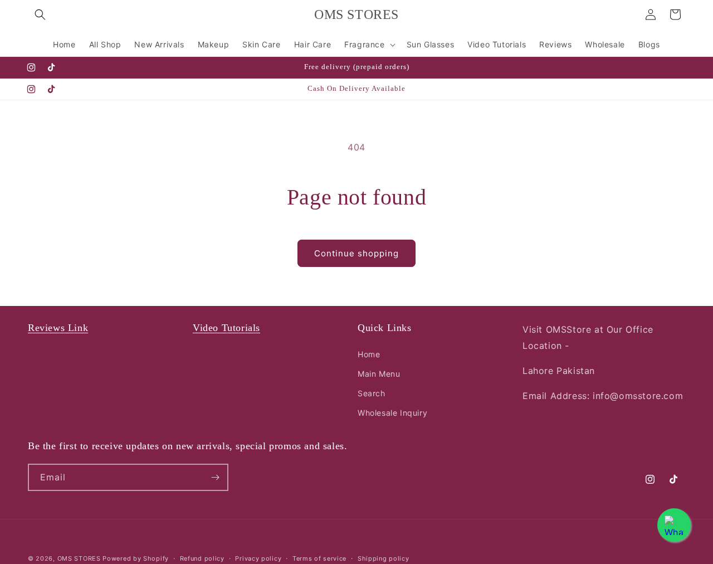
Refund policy (202, 558)
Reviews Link (58, 327)
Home (369, 354)
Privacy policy (258, 558)
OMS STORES (79, 558)
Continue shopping (356, 253)
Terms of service (319, 558)
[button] (40, 14)
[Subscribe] (215, 477)
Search (371, 393)
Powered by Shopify (135, 558)
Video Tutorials (226, 327)
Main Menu (379, 373)
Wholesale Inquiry (392, 412)
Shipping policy (383, 558)
